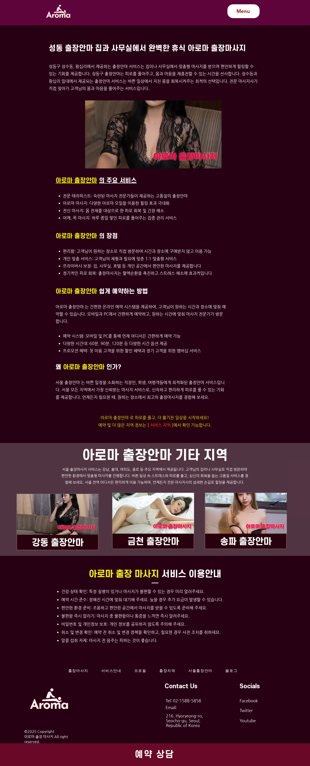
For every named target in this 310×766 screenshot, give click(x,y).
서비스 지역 (160, 425)
